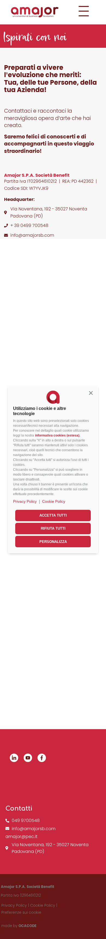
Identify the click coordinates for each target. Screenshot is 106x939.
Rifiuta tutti (53, 528)
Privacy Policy (25, 501)
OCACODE (27, 925)
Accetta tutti (53, 515)
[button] (91, 393)
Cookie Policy (53, 501)
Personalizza (53, 542)
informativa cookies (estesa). (57, 435)
